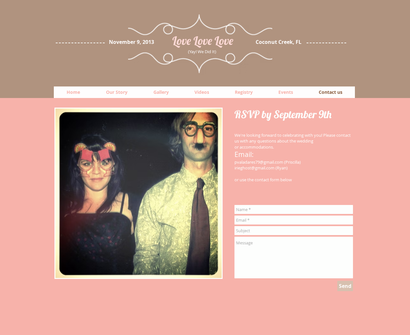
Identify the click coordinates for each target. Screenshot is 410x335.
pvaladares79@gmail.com (258, 162)
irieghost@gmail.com (254, 168)
